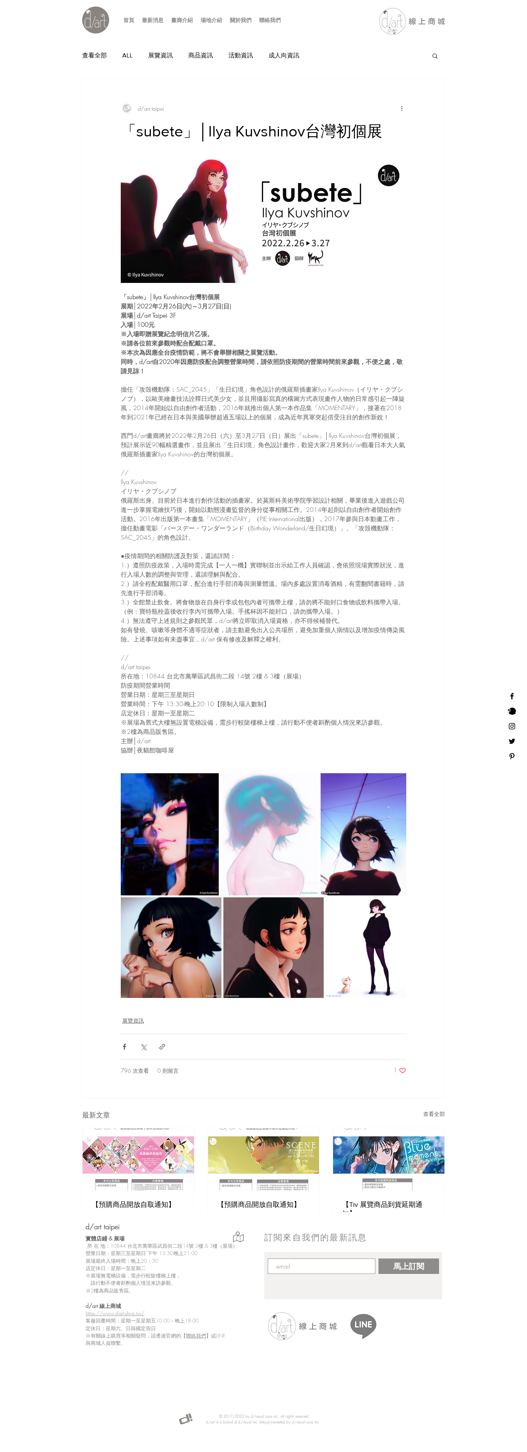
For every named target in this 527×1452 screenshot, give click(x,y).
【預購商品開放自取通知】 (133, 1204)
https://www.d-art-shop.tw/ (115, 1313)
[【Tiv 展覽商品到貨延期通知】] (388, 1159)
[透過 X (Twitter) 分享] (143, 1046)
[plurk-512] (512, 711)
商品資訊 (200, 55)
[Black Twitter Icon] (512, 741)
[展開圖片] (170, 834)
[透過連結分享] (162, 1046)
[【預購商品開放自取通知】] (138, 1159)
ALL (127, 55)
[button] (435, 55)
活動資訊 (240, 55)
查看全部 (94, 55)
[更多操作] (401, 108)
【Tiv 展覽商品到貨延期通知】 (382, 1209)
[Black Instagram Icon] (512, 726)
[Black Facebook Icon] (512, 696)
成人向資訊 (284, 55)
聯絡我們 (196, 1335)
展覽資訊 (160, 55)
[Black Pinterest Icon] (512, 756)
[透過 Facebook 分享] (124, 1046)
